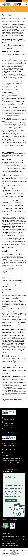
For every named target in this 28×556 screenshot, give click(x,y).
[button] (26, 4)
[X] (5, 432)
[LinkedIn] (11, 432)
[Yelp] (16, 432)
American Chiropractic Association (12, 460)
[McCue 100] (17, 4)
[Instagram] (13, 432)
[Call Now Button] (14, 553)
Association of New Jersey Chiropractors (13, 458)
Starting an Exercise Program (8, 543)
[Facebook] (3, 432)
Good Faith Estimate (18, 552)
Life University (7, 467)
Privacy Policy (10, 552)
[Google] (8, 432)
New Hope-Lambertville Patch (11, 469)
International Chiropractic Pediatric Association (14, 462)
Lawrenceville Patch (8, 471)
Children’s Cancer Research (10, 465)
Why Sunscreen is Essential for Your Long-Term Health (14, 539)
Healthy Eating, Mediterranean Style (10, 545)
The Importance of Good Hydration (10, 541)
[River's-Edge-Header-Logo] (6, 4)
